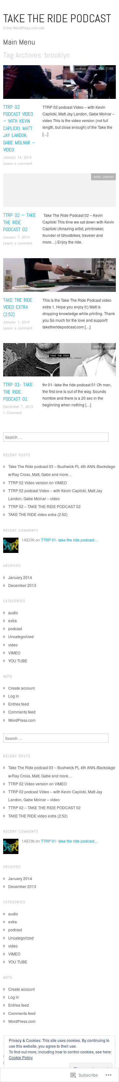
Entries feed (18, 703)
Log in (13, 696)
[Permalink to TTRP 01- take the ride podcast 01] (59, 361)
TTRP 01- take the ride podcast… (69, 539)
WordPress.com (22, 720)
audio (97, 176)
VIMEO (14, 652)
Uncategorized (21, 636)
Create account (21, 688)
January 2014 (20, 577)
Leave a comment (17, 163)
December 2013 (22, 585)
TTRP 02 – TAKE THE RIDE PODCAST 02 (19, 222)
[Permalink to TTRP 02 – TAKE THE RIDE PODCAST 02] (59, 192)
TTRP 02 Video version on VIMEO (37, 482)
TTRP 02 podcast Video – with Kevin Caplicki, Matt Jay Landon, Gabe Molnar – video (19, 128)
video (92, 68)
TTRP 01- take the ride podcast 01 (18, 391)
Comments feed (22, 711)
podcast (81, 68)
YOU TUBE (106, 68)
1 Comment (12, 412)
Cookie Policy (21, 1057)
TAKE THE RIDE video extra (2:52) (17, 307)
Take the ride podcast (57, 18)
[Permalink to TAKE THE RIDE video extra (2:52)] (59, 276)
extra (100, 261)
